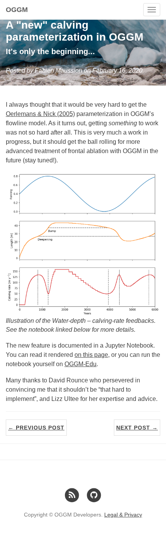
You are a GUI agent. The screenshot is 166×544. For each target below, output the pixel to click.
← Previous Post (36, 428)
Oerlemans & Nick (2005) (40, 114)
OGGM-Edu (80, 364)
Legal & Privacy (123, 515)
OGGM (17, 10)
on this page (91, 354)
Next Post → (137, 428)
